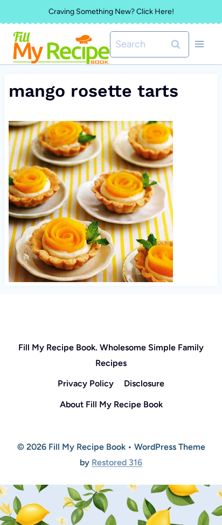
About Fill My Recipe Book (111, 404)
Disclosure (144, 383)
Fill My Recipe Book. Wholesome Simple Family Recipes (111, 355)
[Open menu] (199, 44)
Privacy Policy (86, 383)
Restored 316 (117, 462)
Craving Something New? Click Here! (111, 11)
